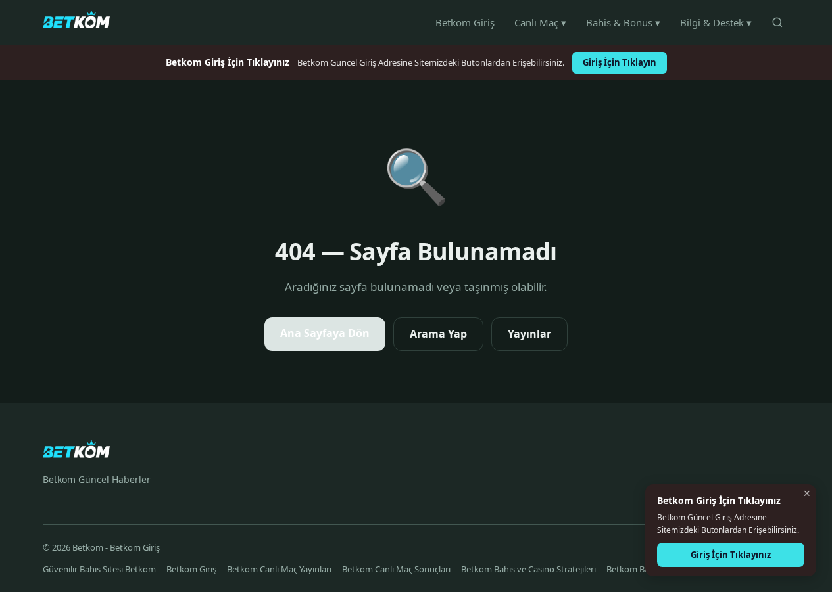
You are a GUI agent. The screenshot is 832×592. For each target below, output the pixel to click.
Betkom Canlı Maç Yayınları (279, 569)
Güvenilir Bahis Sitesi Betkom (99, 569)
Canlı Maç (540, 22)
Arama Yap (438, 334)
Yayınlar (529, 334)
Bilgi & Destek (716, 22)
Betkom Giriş (465, 22)
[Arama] (777, 22)
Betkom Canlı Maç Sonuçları (396, 569)
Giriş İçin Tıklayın (619, 62)
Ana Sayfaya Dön (325, 333)
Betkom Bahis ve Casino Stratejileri (528, 569)
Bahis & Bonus (623, 22)
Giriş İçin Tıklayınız (731, 554)
